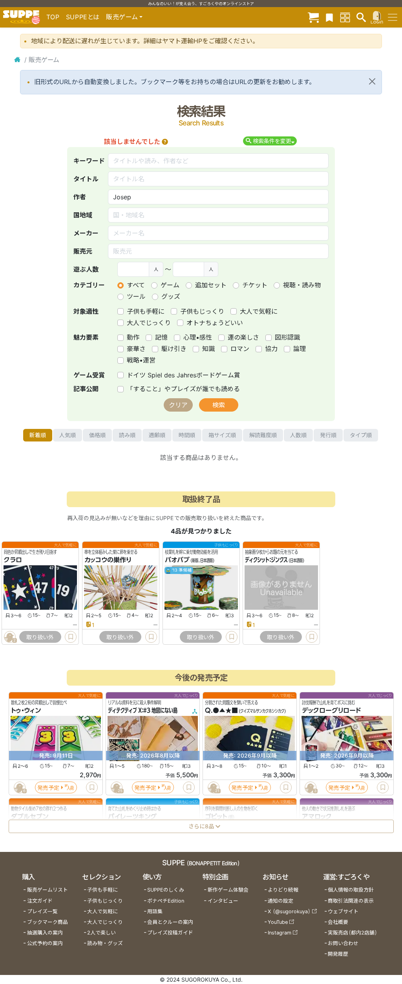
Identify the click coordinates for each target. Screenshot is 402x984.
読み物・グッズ (105, 943)
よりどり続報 (283, 890)
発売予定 (48, 787)
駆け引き (173, 349)
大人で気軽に (259, 311)
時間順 (187, 435)
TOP (53, 17)
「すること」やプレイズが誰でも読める (183, 389)
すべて (136, 285)
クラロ (13, 560)
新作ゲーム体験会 (228, 890)
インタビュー (223, 901)
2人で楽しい (101, 933)
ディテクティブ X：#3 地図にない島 (142, 711)
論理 (299, 349)
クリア (178, 405)
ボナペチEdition (165, 901)
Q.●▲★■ (221, 711)
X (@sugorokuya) (289, 911)
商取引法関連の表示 (351, 901)
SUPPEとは (83, 17)
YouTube (278, 922)
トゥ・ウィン (26, 711)
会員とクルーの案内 (170, 922)
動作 (133, 337)
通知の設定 (280, 901)
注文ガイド (40, 901)
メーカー (86, 233)
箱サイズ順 (222, 435)
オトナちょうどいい (214, 323)
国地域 (82, 215)
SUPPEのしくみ (165, 890)
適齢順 (157, 435)
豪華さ (136, 349)
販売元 (82, 251)
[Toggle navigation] (392, 17)
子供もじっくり (202, 311)
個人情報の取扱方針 (351, 890)
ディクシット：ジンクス (266, 560)
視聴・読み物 (302, 285)
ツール (136, 296)
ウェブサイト (343, 911)
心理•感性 (197, 337)
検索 (218, 405)
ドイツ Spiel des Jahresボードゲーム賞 (183, 375)
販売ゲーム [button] (122, 17)
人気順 (67, 435)
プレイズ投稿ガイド (170, 933)
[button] (165, 141)
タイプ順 (361, 435)
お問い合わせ (343, 943)
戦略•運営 (141, 360)
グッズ (170, 296)
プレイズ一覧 (42, 911)
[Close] (372, 81)
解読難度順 (263, 435)
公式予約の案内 (45, 943)
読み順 (127, 435)
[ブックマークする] (71, 637)
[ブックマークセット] (329, 17)
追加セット (211, 285)
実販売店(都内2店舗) (352, 933)
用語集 (155, 911)
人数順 (298, 435)
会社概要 (338, 922)
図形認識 (287, 337)
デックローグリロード (331, 711)
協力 (271, 349)
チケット (254, 285)
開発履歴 (338, 954)
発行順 (328, 435)
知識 (208, 349)
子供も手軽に (145, 311)
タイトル (86, 179)
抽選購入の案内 (45, 933)
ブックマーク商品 (47, 922)
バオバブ (177, 560)
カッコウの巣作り (108, 560)
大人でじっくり (149, 323)
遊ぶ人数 (86, 269)
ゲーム (170, 285)
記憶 (161, 337)
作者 (79, 197)
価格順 (97, 435)
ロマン (239, 349)
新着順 (37, 435)
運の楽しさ (243, 337)
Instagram (279, 933)
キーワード (89, 161)
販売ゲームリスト (47, 890)
